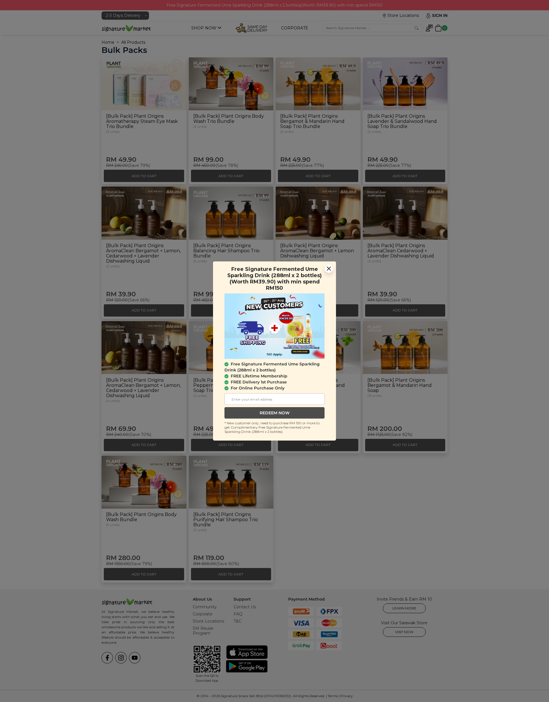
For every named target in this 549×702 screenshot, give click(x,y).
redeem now (275, 412)
